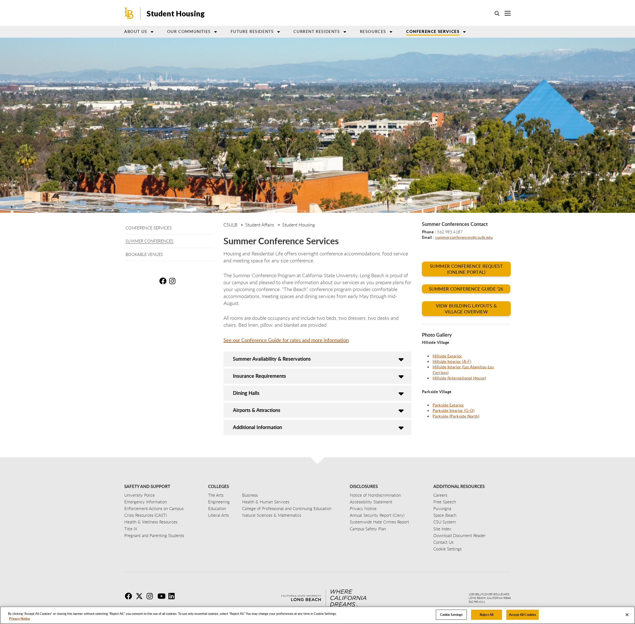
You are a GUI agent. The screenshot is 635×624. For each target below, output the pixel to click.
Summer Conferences (150, 241)
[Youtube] (162, 596)
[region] (317, 615)
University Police (139, 495)
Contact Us (443, 542)
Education (217, 508)
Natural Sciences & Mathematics (271, 515)
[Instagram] (152, 596)
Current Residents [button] (316, 31)
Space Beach (444, 515)
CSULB (230, 225)
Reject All (486, 614)
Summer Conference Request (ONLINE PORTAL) (466, 269)
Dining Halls (246, 392)
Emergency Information (145, 502)
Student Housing (176, 13)
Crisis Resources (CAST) (145, 515)
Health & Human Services (265, 502)
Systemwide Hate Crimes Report (379, 522)
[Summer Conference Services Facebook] (163, 281)
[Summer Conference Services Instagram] (173, 281)
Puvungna (442, 508)
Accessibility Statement (371, 502)
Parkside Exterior (448, 405)
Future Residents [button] (252, 31)
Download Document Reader (459, 535)
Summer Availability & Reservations (272, 358)
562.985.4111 (477, 601)
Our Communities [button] (189, 31)
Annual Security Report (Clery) (377, 515)
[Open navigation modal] (505, 13)
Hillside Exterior (447, 356)
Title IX (130, 529)
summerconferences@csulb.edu (464, 237)
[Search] (495, 13)
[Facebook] (130, 596)
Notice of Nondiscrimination (375, 495)
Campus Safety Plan (368, 529)
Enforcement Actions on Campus (154, 508)
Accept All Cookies (522, 614)
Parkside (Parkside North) (456, 416)
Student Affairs (259, 225)
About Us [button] (135, 31)
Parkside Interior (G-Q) (453, 410)
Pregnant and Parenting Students (154, 535)
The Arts (215, 495)
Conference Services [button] (432, 31)
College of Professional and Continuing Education (286, 508)
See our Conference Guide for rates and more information (286, 339)
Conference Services (149, 228)
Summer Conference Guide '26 (466, 289)
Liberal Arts (218, 515)
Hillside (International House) (459, 378)
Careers (440, 495)
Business (250, 495)
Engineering (219, 502)
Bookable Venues (144, 254)
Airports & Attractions (256, 410)
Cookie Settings (451, 614)
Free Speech (444, 502)
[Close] (627, 614)
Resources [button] (373, 31)
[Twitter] (141, 596)
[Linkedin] (173, 596)
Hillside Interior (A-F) (452, 361)
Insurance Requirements (259, 375)
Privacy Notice (19, 618)
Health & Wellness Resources (150, 522)
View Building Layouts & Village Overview (466, 309)
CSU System (444, 522)
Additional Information (257, 427)
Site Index (442, 529)
